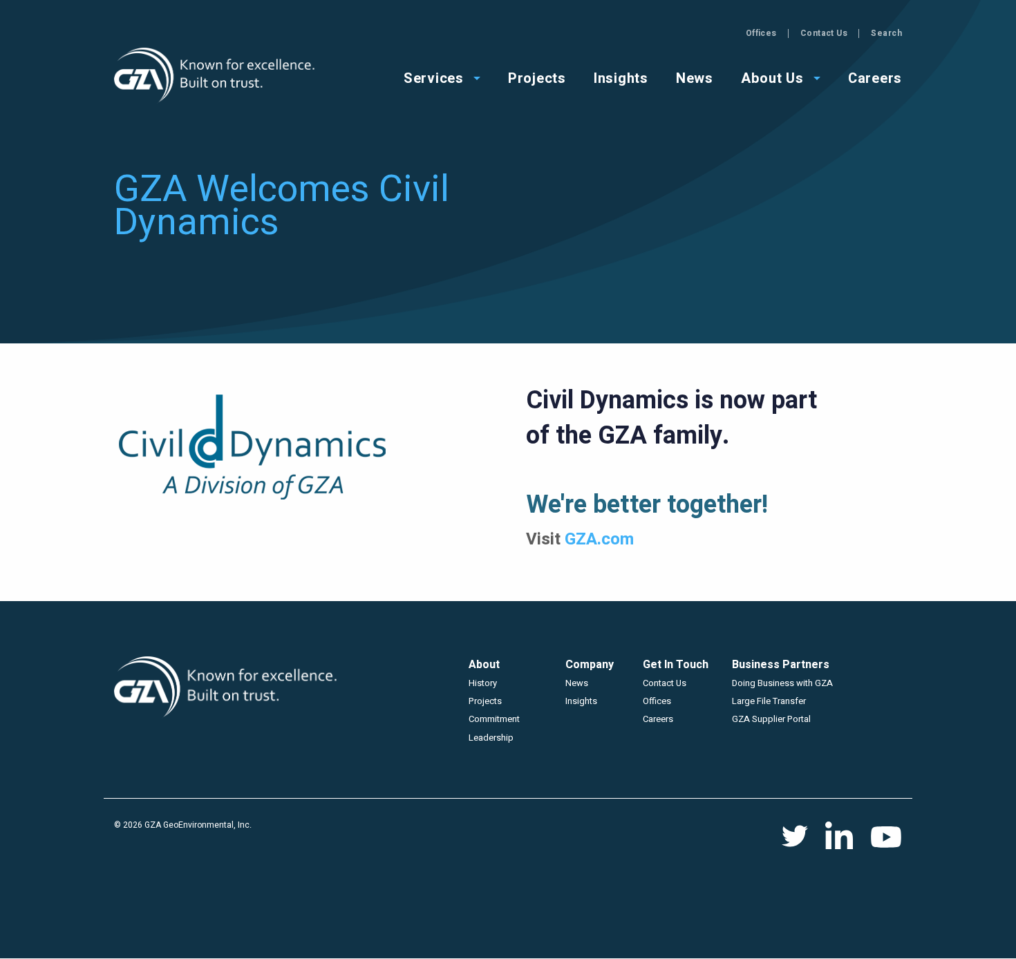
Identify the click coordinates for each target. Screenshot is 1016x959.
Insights (581, 701)
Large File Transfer (769, 701)
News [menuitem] (694, 77)
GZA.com (599, 539)
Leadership (491, 737)
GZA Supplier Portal (771, 718)
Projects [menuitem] (537, 77)
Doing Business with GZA (782, 683)
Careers (658, 718)
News (576, 683)
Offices (761, 33)
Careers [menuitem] (875, 77)
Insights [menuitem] (621, 77)
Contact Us (824, 33)
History (483, 683)
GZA (216, 76)
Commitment (494, 718)
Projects (485, 701)
